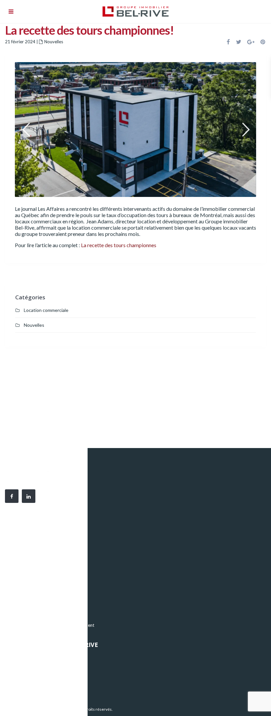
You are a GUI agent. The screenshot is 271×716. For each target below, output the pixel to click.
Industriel (20, 605)
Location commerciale (46, 310)
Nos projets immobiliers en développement (52, 625)
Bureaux (19, 595)
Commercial (22, 615)
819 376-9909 (46, 554)
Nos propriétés (25, 656)
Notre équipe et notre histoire (39, 666)
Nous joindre (23, 686)
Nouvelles (53, 41)
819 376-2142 (49, 562)
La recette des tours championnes (118, 245)
